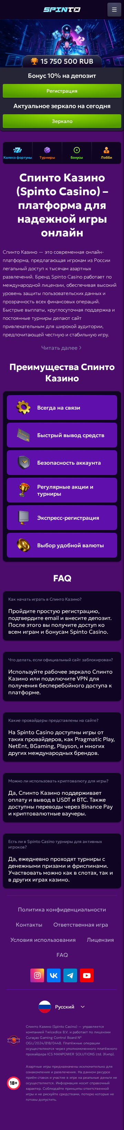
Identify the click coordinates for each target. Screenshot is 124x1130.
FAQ (62, 954)
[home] (62, 10)
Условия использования (43, 939)
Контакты (29, 924)
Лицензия (100, 939)
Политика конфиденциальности (62, 909)
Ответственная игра (80, 924)
